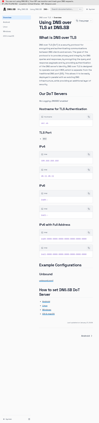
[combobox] (66, 9)
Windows (7, 31)
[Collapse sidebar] (29, 419)
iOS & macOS (8, 36)
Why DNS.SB (23, 9)
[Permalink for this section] (78, 37)
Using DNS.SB (36, 9)
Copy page (84, 21)
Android (6, 22)
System (92, 9)
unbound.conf (46, 280)
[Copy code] (89, 117)
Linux (5, 27)
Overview (7, 17)
